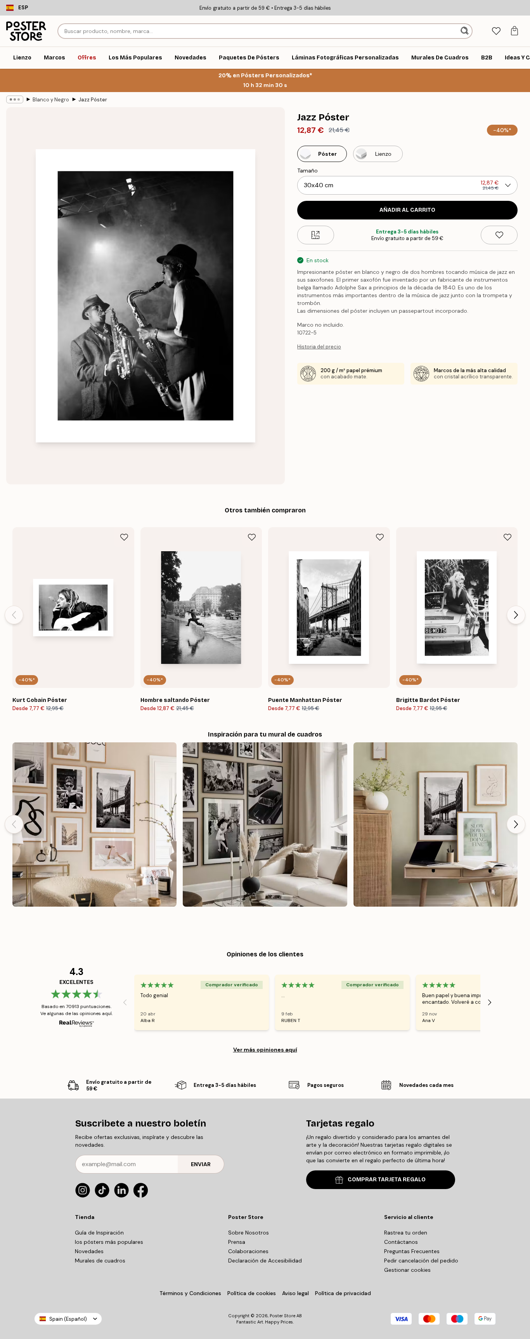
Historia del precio (319, 346)
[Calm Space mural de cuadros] (435, 824)
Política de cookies (251, 1293)
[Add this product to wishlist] (499, 235)
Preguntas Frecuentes (412, 1251)
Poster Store (282, 1315)
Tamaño (307, 170)
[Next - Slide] (516, 615)
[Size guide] (315, 235)
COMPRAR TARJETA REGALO (387, 1179)
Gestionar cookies (407, 1269)
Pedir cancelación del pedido (421, 1260)
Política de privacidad (343, 1293)
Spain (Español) (68, 1319)
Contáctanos (401, 1241)
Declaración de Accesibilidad (265, 1260)
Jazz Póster (92, 99)
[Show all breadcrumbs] (14, 99)
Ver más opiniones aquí (265, 1049)
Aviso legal (295, 1293)
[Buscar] (465, 31)
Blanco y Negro (51, 99)
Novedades (89, 1251)
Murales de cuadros (100, 1260)
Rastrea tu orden (405, 1232)
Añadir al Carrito (407, 210)
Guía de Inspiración (99, 1232)
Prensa (236, 1241)
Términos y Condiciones (190, 1293)
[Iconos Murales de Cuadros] (265, 824)
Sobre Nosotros (248, 1232)
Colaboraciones (248, 1251)
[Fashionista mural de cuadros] (94, 824)
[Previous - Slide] (14, 615)
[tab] (496, 31)
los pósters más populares (109, 1241)
